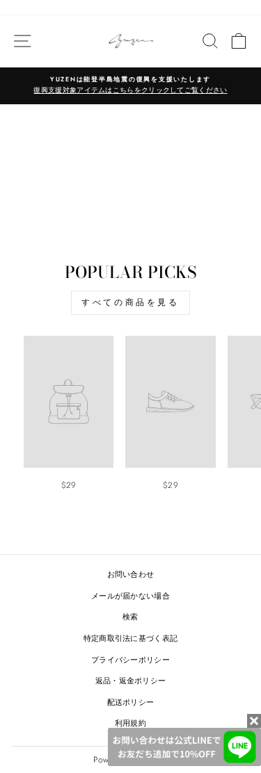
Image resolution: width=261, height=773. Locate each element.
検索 (130, 616)
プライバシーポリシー (130, 659)
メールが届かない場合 (130, 595)
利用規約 (130, 723)
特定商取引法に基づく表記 (131, 638)
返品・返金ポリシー (130, 680)
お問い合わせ (131, 574)
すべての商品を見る (130, 302)
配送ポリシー (131, 702)
